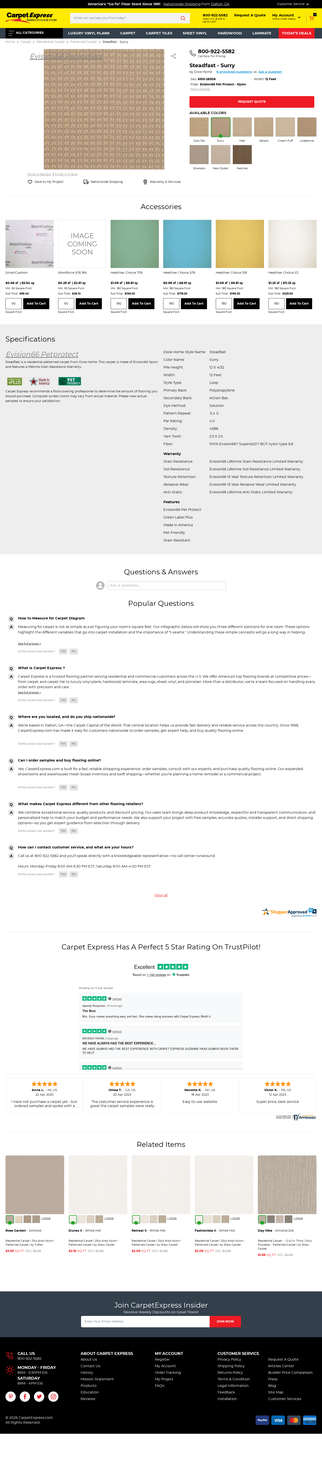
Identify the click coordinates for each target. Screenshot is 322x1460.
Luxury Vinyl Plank (89, 33)
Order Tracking (168, 1372)
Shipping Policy (231, 1366)
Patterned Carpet (83, 42)
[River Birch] (271, 1219)
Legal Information (233, 1386)
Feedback (226, 1392)
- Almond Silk (276, 1230)
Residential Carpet (51, 42)
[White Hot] (73, 1219)
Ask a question (270, 72)
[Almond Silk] (262, 1219)
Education (90, 1392)
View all (161, 895)
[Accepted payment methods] (286, 1419)
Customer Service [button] (291, 4)
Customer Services (284, 1399)
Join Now (225, 1321)
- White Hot (85, 1230)
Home (10, 42)
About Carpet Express (107, 1354)
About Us (89, 1359)
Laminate (261, 33)
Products (89, 1386)
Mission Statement (97, 1379)
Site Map (275, 1392)
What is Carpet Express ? (41, 668)
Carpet (127, 33)
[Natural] (280, 1219)
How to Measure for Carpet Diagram (51, 618)
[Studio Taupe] (99, 1219)
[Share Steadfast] (174, 56)
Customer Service (238, 1354)
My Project (164, 1379)
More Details (200, 89)
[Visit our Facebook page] (25, 1396)
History (87, 1372)
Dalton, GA (220, 4)
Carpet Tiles (159, 33)
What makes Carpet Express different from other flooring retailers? (80, 804)
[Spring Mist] (36, 1219)
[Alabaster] (90, 1219)
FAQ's (160, 1386)
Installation (227, 1399)
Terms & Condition (234, 1379)
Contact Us (90, 1366)
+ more (45, 1218)
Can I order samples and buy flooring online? (59, 760)
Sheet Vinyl (195, 33)
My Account (169, 1354)
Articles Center (281, 1366)
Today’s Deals (296, 33)
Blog (272, 1386)
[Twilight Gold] (27, 1219)
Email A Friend (66, 174)
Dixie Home (203, 72)
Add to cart (36, 303)
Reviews (88, 1399)
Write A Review (39, 174)
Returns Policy (230, 1372)
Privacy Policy (229, 1359)
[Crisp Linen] (82, 1219)
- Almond (23, 1230)
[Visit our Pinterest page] (10, 1396)
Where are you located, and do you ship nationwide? (66, 717)
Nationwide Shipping (182, 4)
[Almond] (10, 1219)
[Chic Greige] (288, 1219)
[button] (286, 16)
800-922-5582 (29, 1358)
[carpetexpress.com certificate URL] (296, 1116)
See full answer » (29, 643)
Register (162, 1359)
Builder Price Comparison (290, 1372)
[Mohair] (19, 1219)
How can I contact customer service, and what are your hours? (75, 847)
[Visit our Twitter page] (39, 1396)
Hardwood (230, 33)
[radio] (199, 130)
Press (273, 1379)
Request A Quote (283, 1359)
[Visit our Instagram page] (53, 1396)
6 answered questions (234, 72)
